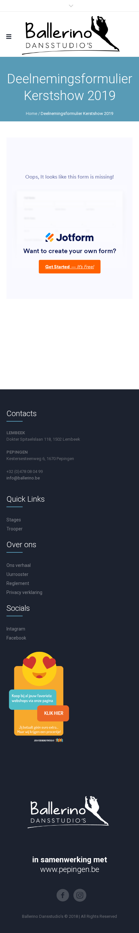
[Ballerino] (69, 34)
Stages (13, 519)
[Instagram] (79, 895)
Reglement (17, 583)
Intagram (15, 628)
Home (31, 113)
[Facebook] (62, 895)
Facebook (16, 638)
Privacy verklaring (24, 592)
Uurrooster (17, 574)
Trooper (14, 528)
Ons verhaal (18, 565)
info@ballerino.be (23, 478)
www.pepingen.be (69, 869)
